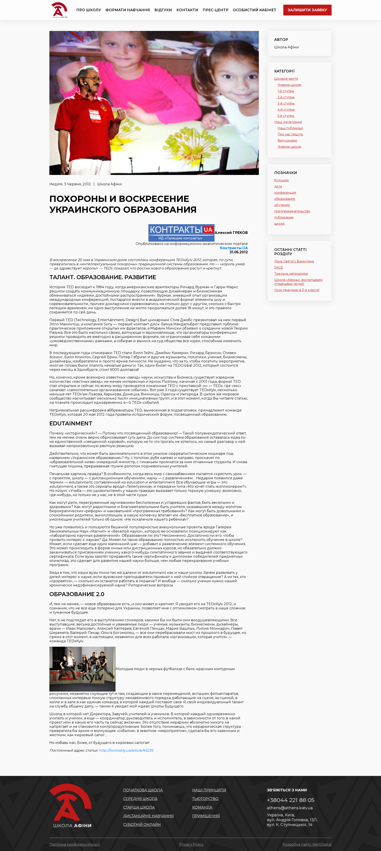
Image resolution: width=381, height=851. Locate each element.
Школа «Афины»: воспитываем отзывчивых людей (298, 282)
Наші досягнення (288, 122)
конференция (285, 193)
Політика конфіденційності (74, 844)
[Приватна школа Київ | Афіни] (59, 10)
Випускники (287, 140)
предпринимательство (292, 211)
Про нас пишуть (290, 134)
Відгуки (163, 10)
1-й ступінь (286, 91)
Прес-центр (215, 10)
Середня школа (140, 799)
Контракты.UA (234, 248)
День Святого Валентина (294, 261)
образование (284, 199)
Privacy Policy (191, 844)
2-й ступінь (286, 97)
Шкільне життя (286, 79)
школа (279, 224)
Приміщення (206, 816)
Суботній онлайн (142, 825)
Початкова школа (143, 790)
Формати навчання (127, 10)
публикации (283, 217)
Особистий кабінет (254, 10)
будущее (281, 180)
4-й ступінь (286, 110)
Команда (202, 807)
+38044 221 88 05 (290, 800)
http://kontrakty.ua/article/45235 (126, 750)
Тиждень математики (291, 274)
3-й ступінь (286, 103)
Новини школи (289, 85)
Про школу (88, 10)
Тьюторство (205, 799)
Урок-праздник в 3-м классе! (296, 290)
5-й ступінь (286, 116)
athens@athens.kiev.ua (290, 808)
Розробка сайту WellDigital (307, 844)
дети (278, 186)
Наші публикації (290, 128)
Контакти (187, 10)
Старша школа (139, 807)
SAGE (278, 267)
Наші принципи (209, 790)
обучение (282, 205)
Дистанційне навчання (148, 816)
